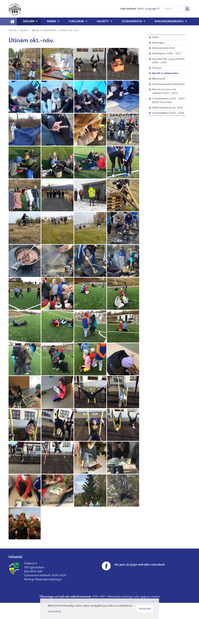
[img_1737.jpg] (90, 294)
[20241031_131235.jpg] (25, 130)
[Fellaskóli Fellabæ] (15, 9)
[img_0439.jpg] (57, 458)
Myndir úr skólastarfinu (44, 30)
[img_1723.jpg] (123, 294)
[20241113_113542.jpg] (90, 64)
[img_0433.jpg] (123, 458)
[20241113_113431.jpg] (123, 64)
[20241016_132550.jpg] (57, 228)
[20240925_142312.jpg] (123, 261)
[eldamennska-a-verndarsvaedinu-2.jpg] (57, 64)
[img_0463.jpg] (123, 425)
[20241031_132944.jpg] (123, 97)
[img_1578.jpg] (123, 359)
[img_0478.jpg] (57, 425)
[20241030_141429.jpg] (123, 162)
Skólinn (24, 30)
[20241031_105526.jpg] (123, 130)
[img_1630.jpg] (57, 326)
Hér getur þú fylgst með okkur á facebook (139, 564)
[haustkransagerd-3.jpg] (25, 523)
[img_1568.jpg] (57, 392)
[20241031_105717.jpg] (57, 130)
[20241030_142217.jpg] (57, 162)
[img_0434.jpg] (90, 458)
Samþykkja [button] (145, 608)
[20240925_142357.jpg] (57, 261)
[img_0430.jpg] (25, 490)
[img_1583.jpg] (57, 359)
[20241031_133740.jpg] (57, 97)
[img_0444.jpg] (25, 458)
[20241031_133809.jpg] (25, 97)
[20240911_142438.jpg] (25, 294)
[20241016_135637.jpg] (123, 195)
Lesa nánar (54, 611)
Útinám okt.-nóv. (69, 30)
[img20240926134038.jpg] (57, 294)
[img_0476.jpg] (90, 425)
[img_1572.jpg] (25, 392)
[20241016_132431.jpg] (90, 228)
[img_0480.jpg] (25, 425)
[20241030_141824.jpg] (90, 162)
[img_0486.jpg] (123, 392)
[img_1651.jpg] (25, 326)
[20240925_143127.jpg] (25, 261)
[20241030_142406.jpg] (25, 162)
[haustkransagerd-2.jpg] (25, 64)
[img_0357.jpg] (123, 490)
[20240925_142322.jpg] (90, 261)
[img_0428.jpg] (57, 490)
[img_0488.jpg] (90, 392)
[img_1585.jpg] (25, 359)
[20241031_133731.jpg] (90, 97)
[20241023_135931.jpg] (90, 195)
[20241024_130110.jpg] (57, 195)
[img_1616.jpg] (90, 326)
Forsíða (13, 30)
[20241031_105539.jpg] (90, 130)
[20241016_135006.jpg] (25, 228)
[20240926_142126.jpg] (123, 228)
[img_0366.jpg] (90, 490)
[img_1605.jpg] (123, 326)
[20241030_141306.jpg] (25, 195)
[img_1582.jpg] (90, 359)
